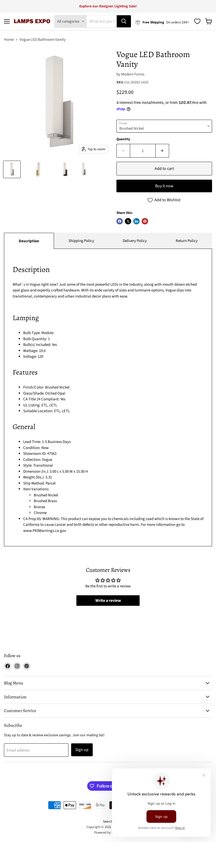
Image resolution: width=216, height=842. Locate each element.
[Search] (124, 21)
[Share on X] (128, 221)
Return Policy (187, 241)
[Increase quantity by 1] (162, 151)
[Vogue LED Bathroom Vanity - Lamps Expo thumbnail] (11, 169)
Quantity (123, 139)
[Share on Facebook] (119, 221)
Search (108, 821)
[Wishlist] (197, 21)
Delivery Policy (135, 241)
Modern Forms (132, 74)
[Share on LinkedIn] (136, 221)
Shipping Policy (81, 241)
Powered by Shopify (108, 832)
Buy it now (164, 186)
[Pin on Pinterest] (145, 221)
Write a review (108, 600)
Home (9, 39)
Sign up (82, 750)
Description (29, 241)
